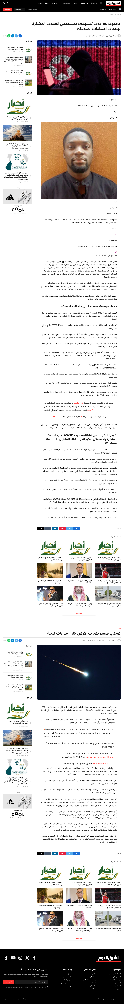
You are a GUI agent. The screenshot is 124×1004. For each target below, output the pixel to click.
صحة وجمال (112, 9)
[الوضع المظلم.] (7, 3)
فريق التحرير (109, 36)
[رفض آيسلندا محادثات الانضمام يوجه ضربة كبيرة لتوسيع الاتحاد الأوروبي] (28, 82)
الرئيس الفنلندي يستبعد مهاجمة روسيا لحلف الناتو (79, 582)
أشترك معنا (7, 9)
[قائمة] (101, 3)
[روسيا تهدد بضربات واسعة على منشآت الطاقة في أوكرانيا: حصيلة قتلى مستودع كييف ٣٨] (17, 133)
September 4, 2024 (102, 764)
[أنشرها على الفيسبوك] (20, 35)
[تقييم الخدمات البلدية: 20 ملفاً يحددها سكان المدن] (108, 593)
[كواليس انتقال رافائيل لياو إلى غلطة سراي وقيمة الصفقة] (108, 547)
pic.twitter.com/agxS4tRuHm (100, 757)
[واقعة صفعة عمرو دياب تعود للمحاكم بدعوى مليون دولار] (50, 593)
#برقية (90, 410)
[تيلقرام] (12, 35)
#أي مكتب (79, 403)
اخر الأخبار (84, 3)
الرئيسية (94, 3)
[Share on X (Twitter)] (16, 35)
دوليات (75, 3)
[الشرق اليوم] (113, 3)
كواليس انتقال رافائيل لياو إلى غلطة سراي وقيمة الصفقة (109, 559)
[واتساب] (8, 35)
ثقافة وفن (103, 9)
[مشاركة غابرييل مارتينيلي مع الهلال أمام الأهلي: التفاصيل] (108, 570)
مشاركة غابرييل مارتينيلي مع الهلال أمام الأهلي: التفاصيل (109, 582)
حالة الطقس (18, 9)
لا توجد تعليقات (85, 36)
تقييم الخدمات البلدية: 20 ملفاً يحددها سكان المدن (108, 605)
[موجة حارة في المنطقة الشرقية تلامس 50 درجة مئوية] (50, 570)
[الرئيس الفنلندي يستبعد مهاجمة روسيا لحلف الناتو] (79, 570)
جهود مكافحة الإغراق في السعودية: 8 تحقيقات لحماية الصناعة (80, 605)
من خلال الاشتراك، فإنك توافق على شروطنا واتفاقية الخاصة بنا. (26, 987)
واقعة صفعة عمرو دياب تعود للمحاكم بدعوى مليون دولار (51, 605)
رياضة (47, 3)
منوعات (39, 3)
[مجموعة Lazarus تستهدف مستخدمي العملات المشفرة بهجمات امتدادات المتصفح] (79, 67)
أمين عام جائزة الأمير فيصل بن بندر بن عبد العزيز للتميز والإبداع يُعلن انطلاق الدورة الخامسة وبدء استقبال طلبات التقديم (16, 176)
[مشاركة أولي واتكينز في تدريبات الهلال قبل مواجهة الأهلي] (50, 547)
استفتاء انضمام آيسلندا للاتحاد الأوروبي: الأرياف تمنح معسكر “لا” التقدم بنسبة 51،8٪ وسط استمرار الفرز (13, 60)
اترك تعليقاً (79, 613)
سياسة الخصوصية (15, 987)
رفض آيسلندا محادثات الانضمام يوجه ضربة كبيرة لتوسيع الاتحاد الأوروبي (14, 82)
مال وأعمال (66, 3)
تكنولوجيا (55, 3)
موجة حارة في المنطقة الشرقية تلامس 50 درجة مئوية (50, 582)
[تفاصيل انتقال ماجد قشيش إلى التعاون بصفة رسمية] (79, 547)
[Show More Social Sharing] (5, 35)
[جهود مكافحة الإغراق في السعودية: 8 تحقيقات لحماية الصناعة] (79, 593)
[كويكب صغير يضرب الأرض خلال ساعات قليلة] (79, 672)
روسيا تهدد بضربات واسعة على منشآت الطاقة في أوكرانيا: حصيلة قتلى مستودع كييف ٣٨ (17, 146)
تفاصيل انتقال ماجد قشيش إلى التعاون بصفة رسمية (81, 559)
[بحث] (4, 3)
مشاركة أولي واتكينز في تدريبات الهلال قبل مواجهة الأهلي (50, 559)
